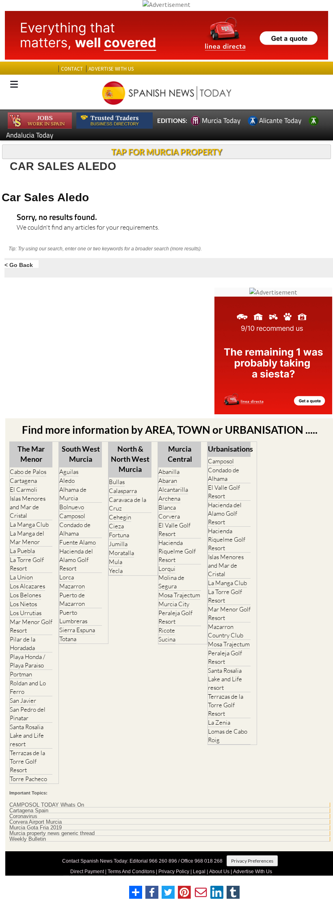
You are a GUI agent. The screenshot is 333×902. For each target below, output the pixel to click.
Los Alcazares (27, 586)
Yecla (116, 571)
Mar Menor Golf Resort (31, 626)
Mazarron (72, 586)
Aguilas (68, 472)
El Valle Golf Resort (174, 529)
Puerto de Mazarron (72, 599)
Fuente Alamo (77, 542)
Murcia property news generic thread (52, 833)
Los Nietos (23, 604)
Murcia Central (180, 453)
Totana (67, 639)
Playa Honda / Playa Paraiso (27, 661)
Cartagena (23, 480)
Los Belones (25, 595)
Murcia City (173, 604)
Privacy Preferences (252, 861)
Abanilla (168, 472)
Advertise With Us (252, 871)
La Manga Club (29, 524)
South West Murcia (81, 453)
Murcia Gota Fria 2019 (35, 827)
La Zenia (219, 722)
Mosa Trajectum (179, 595)
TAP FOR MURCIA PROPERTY (166, 152)
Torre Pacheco (28, 779)
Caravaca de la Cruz (127, 504)
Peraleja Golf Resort (175, 617)
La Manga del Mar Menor (27, 538)
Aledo (67, 480)
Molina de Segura (171, 582)
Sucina (166, 639)
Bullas (117, 482)
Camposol (72, 516)
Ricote (166, 630)
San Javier (23, 700)
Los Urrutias (25, 613)
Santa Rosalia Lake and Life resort (27, 735)
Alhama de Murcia (72, 494)
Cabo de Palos (28, 472)
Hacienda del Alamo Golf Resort (76, 559)
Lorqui (166, 569)
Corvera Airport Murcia (35, 822)
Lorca (66, 577)
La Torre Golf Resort (27, 564)
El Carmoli (23, 489)
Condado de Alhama (75, 529)
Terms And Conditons (131, 871)
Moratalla (121, 553)
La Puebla (22, 551)
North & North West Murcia (130, 459)
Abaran (167, 480)
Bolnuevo (71, 507)
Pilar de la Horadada (22, 643)
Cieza (116, 526)
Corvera (169, 516)
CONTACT (72, 68)
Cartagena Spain (28, 810)
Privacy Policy (173, 871)
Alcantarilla (173, 489)
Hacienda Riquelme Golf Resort (177, 551)
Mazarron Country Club (225, 631)
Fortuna (119, 535)
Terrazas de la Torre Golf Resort (27, 761)
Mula (115, 562)
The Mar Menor (31, 453)
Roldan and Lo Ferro (28, 687)
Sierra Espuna (77, 630)
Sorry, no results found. (57, 218)
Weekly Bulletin (27, 839)
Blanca (167, 507)
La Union (21, 577)
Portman (21, 674)
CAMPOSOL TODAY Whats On (46, 805)
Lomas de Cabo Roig (227, 736)
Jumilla (118, 544)
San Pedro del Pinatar (27, 714)
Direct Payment (87, 871)
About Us (219, 871)
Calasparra (123, 491)
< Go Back (18, 265)
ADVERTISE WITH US (111, 68)
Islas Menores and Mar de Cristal (27, 507)
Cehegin (120, 517)
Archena (169, 498)
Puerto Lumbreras (73, 617)
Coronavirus (23, 816)
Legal (199, 871)
